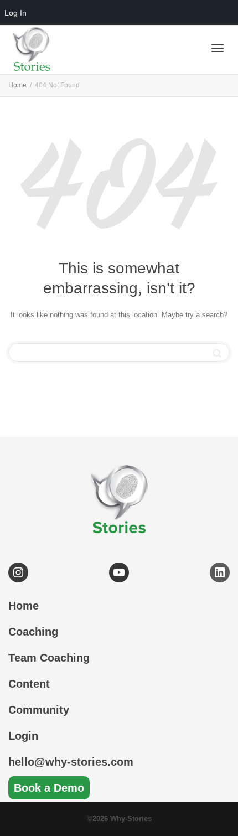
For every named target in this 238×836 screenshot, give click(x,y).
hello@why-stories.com (70, 762)
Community (38, 710)
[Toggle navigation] (217, 48)
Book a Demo (49, 788)
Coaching (33, 632)
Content (29, 684)
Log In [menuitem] (15, 12)
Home (23, 606)
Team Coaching (49, 658)
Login (23, 736)
